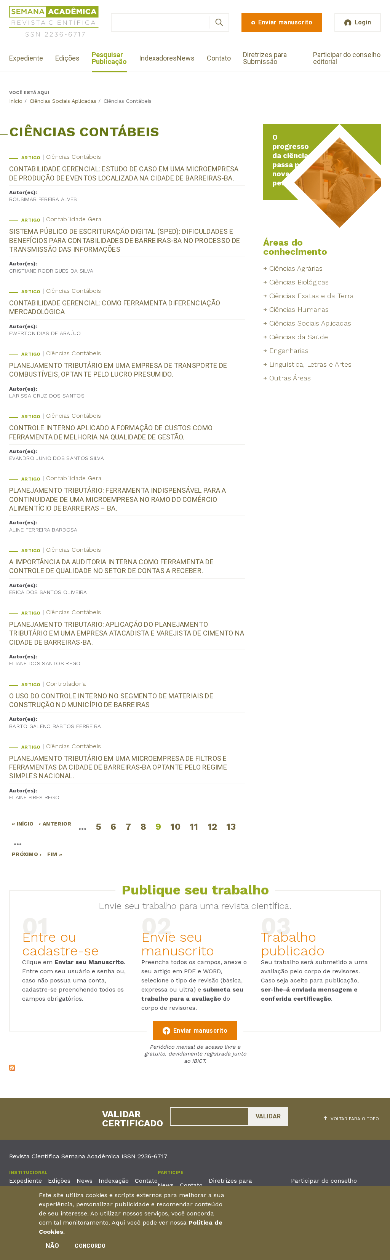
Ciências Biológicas (299, 282)
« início (23, 824)
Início (15, 101)
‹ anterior (55, 824)
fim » (54, 854)
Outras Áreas (290, 378)
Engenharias (288, 351)
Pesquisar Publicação (109, 58)
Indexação (114, 1180)
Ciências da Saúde (298, 337)
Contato (219, 58)
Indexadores (158, 58)
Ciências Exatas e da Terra (311, 296)
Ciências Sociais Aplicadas (63, 101)
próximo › (27, 854)
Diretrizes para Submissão (265, 58)
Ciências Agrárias (296, 268)
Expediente (26, 58)
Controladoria (66, 683)
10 (175, 826)
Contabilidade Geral (74, 219)
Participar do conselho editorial (346, 58)
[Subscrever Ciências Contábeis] (12, 1068)
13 (231, 826)
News (186, 58)
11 (194, 826)
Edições (67, 58)
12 (212, 826)
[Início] (54, 22)
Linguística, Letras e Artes (310, 364)
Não (52, 1245)
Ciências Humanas (299, 309)
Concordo (90, 1246)
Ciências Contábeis (73, 156)
